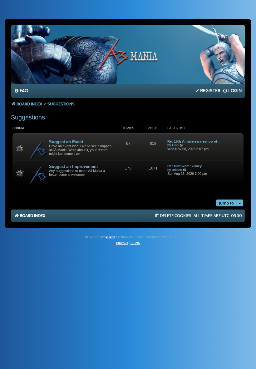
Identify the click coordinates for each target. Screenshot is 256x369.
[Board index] (128, 54)
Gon (175, 145)
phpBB (110, 237)
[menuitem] (21, 91)
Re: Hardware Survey (184, 166)
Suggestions (28, 117)
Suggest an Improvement (73, 166)
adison (177, 170)
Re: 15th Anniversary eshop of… (194, 141)
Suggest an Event (66, 141)
